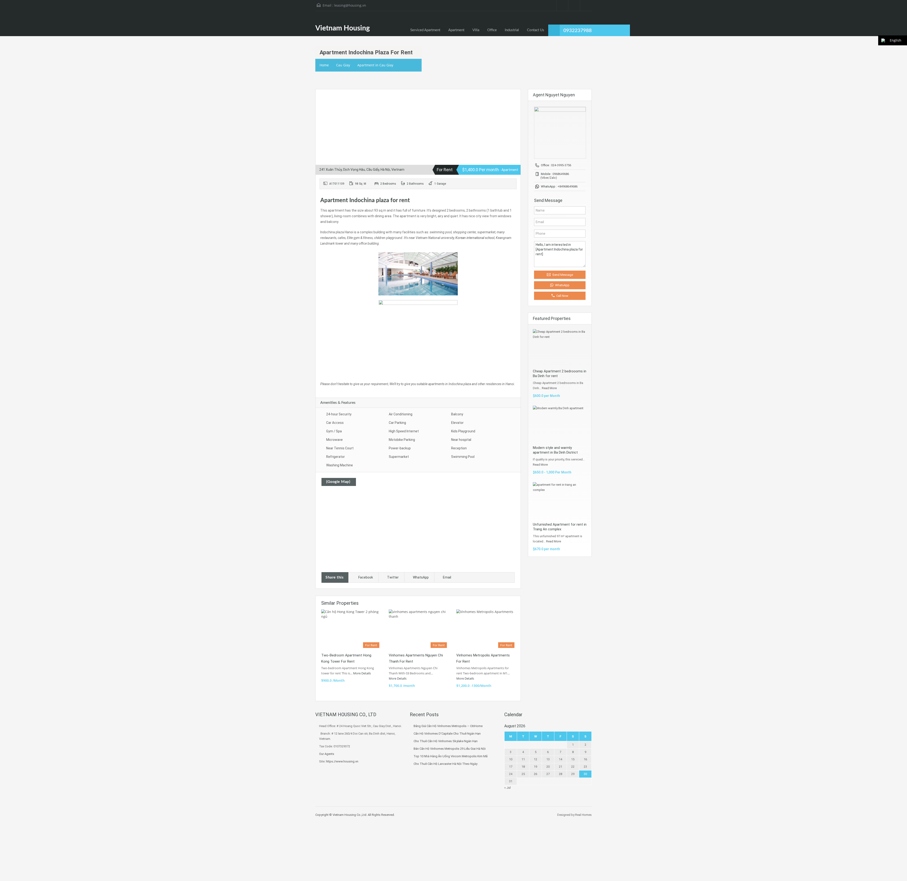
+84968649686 (567, 186)
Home (324, 65)
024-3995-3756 (561, 165)
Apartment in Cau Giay (375, 65)
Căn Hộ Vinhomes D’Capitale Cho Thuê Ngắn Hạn (447, 733)
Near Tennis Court (340, 448)
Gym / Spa (334, 431)
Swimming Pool (463, 457)
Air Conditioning (400, 414)
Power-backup (400, 448)
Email (447, 577)
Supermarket (399, 457)
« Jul (507, 787)
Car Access (335, 423)
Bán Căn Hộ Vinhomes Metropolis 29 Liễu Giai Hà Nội (450, 748)
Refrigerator (335, 457)
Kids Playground (463, 431)
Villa (475, 30)
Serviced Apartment (425, 30)
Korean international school (474, 238)
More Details (362, 673)
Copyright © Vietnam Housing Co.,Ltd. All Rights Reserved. (355, 815)
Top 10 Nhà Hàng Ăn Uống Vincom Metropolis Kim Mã (451, 756)
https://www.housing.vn (342, 761)
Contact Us (535, 30)
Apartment (456, 30)
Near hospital (461, 440)
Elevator (457, 423)
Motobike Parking (402, 440)
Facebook (365, 577)
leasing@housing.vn (350, 5)
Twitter (393, 577)
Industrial (512, 30)
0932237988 (577, 30)
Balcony (457, 414)
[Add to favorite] (324, 100)
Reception (459, 448)
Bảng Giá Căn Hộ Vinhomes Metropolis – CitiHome (448, 726)
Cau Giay (343, 65)
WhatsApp (421, 577)
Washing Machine (339, 465)
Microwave (334, 440)
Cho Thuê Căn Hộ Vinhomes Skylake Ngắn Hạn (446, 741)
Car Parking (397, 423)
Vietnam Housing (342, 28)
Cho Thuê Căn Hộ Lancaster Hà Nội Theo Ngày (445, 764)
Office (492, 30)
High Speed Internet (404, 431)
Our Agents (326, 754)
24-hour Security (338, 414)
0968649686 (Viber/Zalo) (554, 175)
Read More (549, 388)
